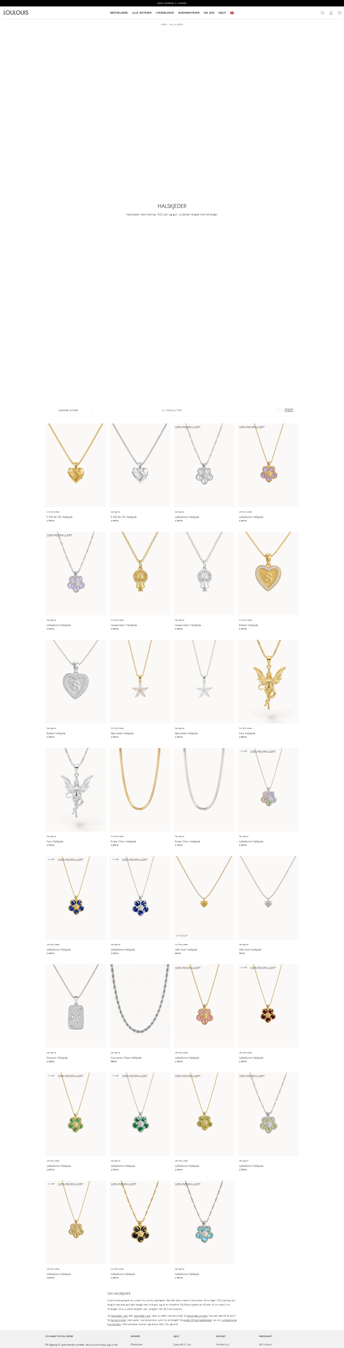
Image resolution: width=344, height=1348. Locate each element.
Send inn (194, 711)
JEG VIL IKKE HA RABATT (172, 723)
